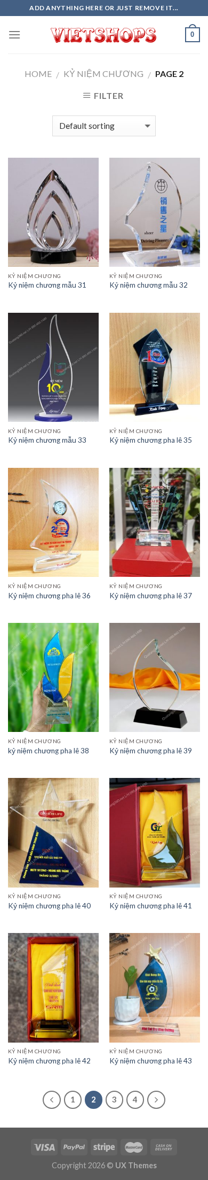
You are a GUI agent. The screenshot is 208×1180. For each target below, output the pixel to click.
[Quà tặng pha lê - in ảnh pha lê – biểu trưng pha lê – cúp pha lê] (104, 34)
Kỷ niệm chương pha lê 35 (150, 440)
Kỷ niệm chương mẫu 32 (148, 285)
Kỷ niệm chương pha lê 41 (150, 905)
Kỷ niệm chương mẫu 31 (47, 285)
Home (38, 73)
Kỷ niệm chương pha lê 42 (49, 1060)
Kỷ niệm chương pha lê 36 (49, 595)
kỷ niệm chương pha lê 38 (48, 750)
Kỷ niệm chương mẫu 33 (47, 440)
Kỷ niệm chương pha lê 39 (150, 750)
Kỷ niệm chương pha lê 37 (150, 595)
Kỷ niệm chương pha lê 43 (150, 1060)
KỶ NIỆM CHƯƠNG (103, 73)
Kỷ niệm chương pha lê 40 (49, 905)
